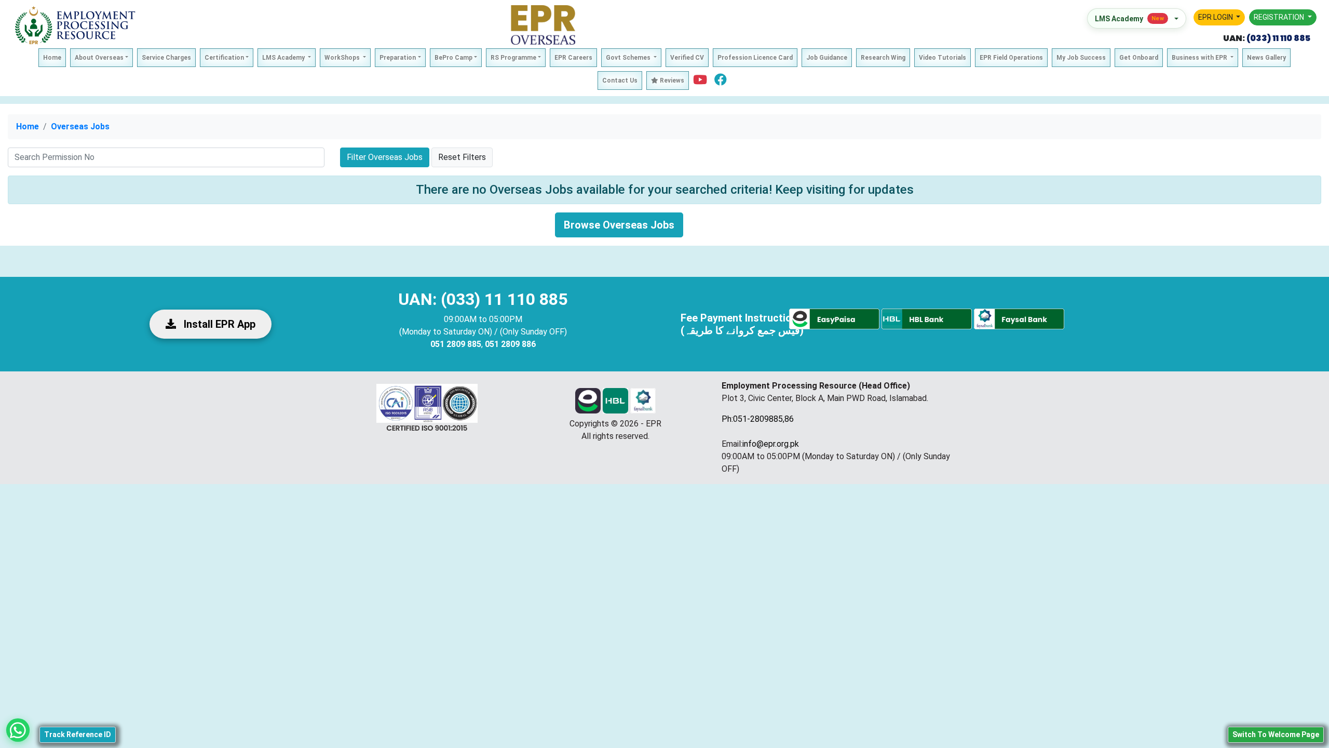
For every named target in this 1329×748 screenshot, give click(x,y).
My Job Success (1081, 57)
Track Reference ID (77, 734)
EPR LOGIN (1216, 17)
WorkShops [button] (342, 57)
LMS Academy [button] (284, 57)
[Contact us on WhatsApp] (18, 730)
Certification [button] (224, 57)
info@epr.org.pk (770, 444)
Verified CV (687, 57)
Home (52, 57)
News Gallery (1266, 57)
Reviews (671, 80)
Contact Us (620, 80)
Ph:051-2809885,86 (758, 419)
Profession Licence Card (755, 57)
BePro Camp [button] (453, 57)
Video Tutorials (942, 57)
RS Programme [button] (513, 57)
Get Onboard (1138, 57)
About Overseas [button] (99, 57)
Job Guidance (826, 57)
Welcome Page (1275, 734)
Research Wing (883, 57)
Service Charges (166, 57)
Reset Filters (462, 157)
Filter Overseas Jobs (385, 157)
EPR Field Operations (1011, 57)
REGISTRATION (1280, 17)
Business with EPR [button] (1200, 57)
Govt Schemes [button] (629, 57)
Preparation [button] (397, 57)
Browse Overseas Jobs (619, 225)
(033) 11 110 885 (1277, 38)
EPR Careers (573, 57)
